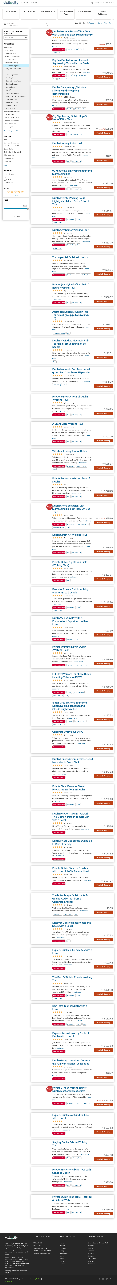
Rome (62, 1258)
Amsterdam (64, 1253)
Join (106, 2)
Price (106, 23)
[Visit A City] (11, 1238)
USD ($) (24, 2)
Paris (62, 1243)
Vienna (62, 1245)
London (63, 1248)
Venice (62, 1261)
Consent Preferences (41, 1253)
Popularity (92, 23)
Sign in (111, 2)
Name (111, 23)
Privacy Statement (40, 1248)
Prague (62, 1251)
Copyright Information (42, 1251)
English (33, 2)
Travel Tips (99, 2)
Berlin (62, 1256)
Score (100, 23)
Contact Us (37, 1243)
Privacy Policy (36, 1279)
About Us (36, 1245)
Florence (63, 1264)
